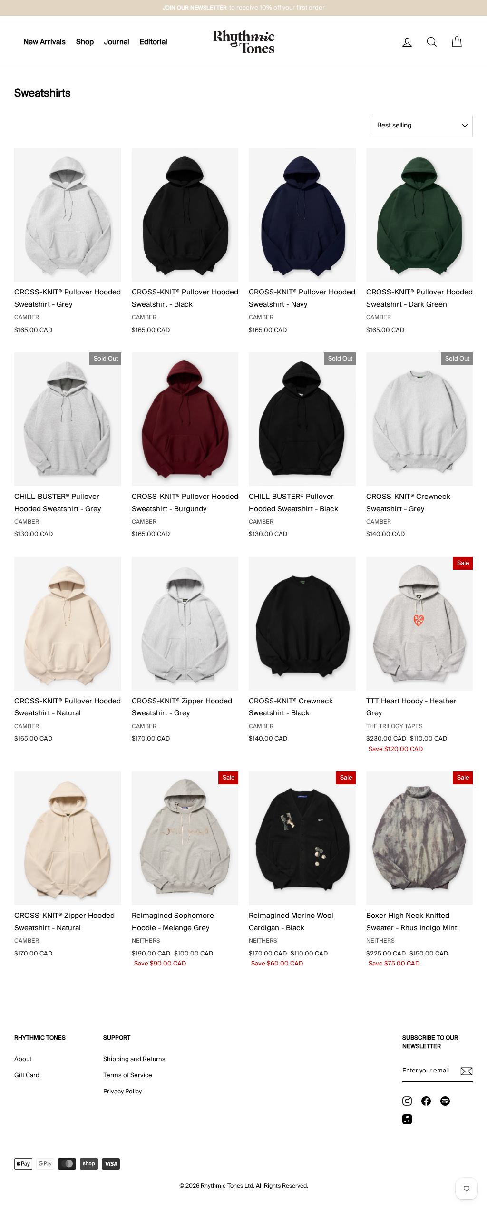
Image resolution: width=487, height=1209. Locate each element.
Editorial (153, 42)
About (22, 1059)
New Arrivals (44, 42)
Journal (116, 42)
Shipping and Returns (134, 1059)
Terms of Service (127, 1075)
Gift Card (26, 1075)
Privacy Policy (122, 1091)
